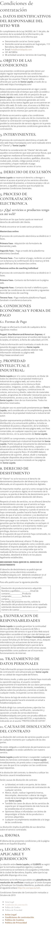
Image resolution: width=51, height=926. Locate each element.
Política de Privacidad (13, 910)
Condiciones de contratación (16, 904)
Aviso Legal (9, 902)
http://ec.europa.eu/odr (29, 888)
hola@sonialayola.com (21, 49)
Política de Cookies (12, 907)
